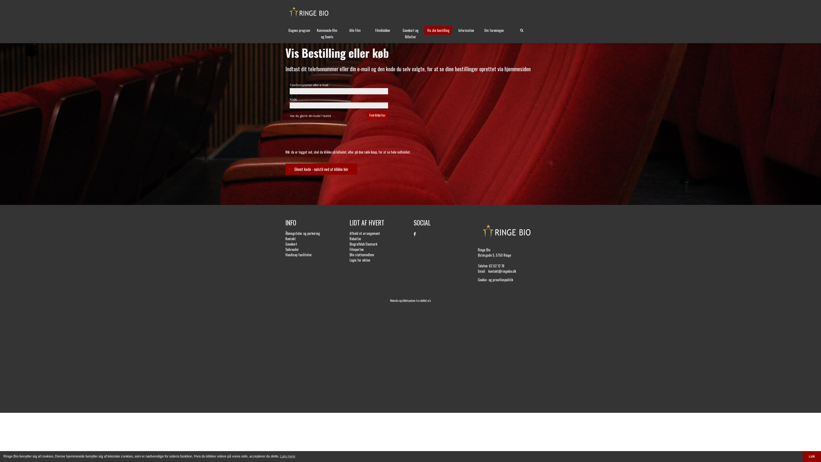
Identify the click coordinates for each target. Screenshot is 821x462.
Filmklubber (382, 30)
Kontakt (290, 238)
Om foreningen (494, 30)
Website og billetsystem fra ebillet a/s (410, 300)
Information (466, 30)
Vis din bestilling (438, 30)
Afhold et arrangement (365, 233)
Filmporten (357, 249)
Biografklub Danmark (363, 244)
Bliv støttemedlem (362, 254)
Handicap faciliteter (298, 254)
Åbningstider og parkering (302, 233)
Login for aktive (360, 260)
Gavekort (291, 244)
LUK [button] (812, 456)
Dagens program (299, 30)
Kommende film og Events (327, 33)
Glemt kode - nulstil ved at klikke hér (321, 169)
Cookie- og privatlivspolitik (495, 279)
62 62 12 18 (496, 265)
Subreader (292, 249)
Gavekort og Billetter (410, 33)
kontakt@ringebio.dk (502, 271)
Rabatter (355, 238)
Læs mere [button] (287, 456)
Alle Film (355, 30)
